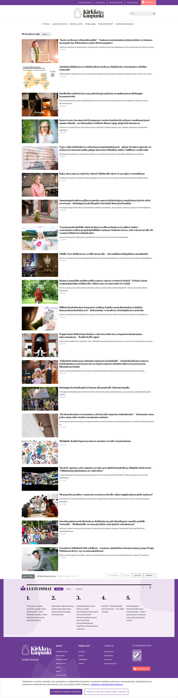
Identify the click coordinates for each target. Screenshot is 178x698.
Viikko (68, 589)
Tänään (59, 589)
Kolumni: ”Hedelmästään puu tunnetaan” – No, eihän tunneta (112, 609)
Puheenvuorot (61, 659)
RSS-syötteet (61, 675)
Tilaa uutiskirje (132, 2)
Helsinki (82, 651)
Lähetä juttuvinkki (116, 2)
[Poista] (48, 34)
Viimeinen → (150, 575)
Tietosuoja (108, 659)
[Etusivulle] (89, 13)
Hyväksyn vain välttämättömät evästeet (106, 692)
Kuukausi (79, 589)
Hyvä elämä (60, 655)
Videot (58, 671)
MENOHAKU (150, 2)
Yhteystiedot (109, 651)
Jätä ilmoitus (100, 2)
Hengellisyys (61, 663)
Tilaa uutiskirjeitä (110, 663)
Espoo (81, 655)
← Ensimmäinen (113, 575)
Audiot (58, 667)
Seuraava (138, 575)
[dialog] (89, 688)
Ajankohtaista (61, 651)
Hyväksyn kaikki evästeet (66, 691)
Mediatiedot (108, 655)
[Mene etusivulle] (36, 649)
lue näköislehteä (140, 645)
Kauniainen (83, 659)
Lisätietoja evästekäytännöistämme (106, 684)
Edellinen (126, 575)
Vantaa (81, 663)
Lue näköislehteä (84, 2)
